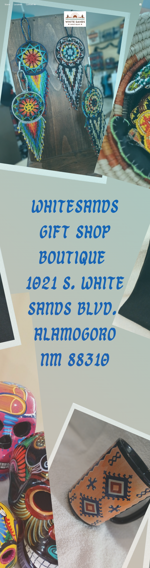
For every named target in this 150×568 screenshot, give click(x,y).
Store (7, 4)
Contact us (31, 4)
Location (18, 4)
